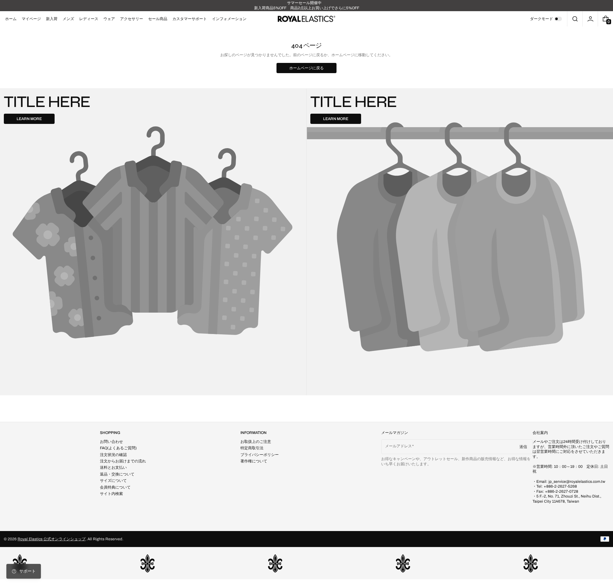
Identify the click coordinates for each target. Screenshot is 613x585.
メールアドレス (398, 446)
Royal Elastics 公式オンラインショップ (52, 539)
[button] (574, 19)
